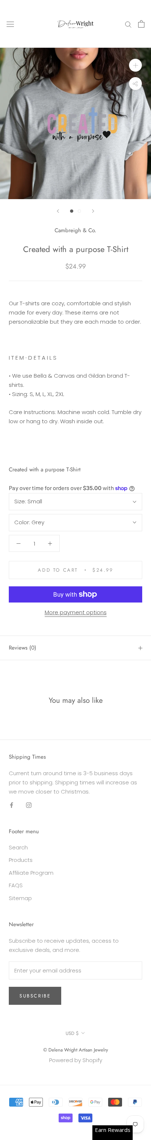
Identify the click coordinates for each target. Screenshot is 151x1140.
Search (18, 847)
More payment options (76, 612)
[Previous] (58, 211)
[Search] (128, 24)
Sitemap (20, 898)
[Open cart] (141, 24)
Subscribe (35, 995)
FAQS (16, 885)
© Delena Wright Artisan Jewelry (75, 1049)
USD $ (72, 1033)
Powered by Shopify (75, 1060)
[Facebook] (11, 804)
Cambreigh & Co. (75, 230)
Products (21, 860)
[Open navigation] (10, 24)
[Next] (93, 211)
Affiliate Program (31, 873)
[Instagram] (29, 804)
